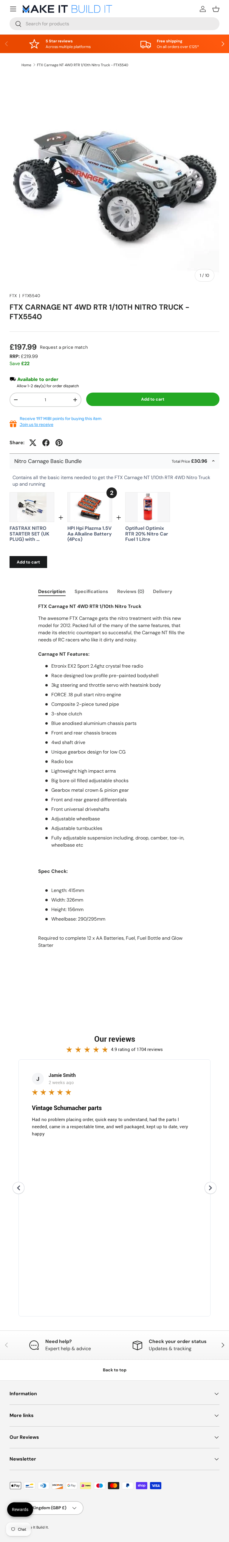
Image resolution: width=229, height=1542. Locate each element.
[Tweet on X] (32, 442)
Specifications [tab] (91, 591)
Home (26, 65)
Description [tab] (52, 591)
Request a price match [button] (64, 347)
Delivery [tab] (162, 591)
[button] (215, 9)
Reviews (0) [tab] (130, 591)
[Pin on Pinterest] (59, 442)
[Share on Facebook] (45, 442)
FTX (13, 295)
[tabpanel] (114, 782)
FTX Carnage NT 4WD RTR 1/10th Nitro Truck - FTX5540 (82, 65)
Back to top (114, 1370)
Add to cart (152, 399)
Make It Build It (35, 1527)
